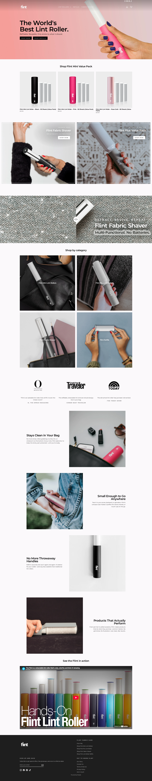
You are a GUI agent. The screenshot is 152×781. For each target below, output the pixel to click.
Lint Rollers (64, 7)
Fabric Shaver (88, 7)
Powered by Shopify (76, 774)
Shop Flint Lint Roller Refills (85, 754)
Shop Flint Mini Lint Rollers (85, 746)
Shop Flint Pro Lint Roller (84, 748)
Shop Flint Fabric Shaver (84, 751)
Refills (76, 7)
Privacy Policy (81, 769)
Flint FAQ (79, 743)
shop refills (40, 38)
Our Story (80, 761)
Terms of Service (82, 766)
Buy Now (38, 106)
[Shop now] (38, 153)
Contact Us (80, 764)
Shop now (25, 38)
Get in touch (80, 772)
